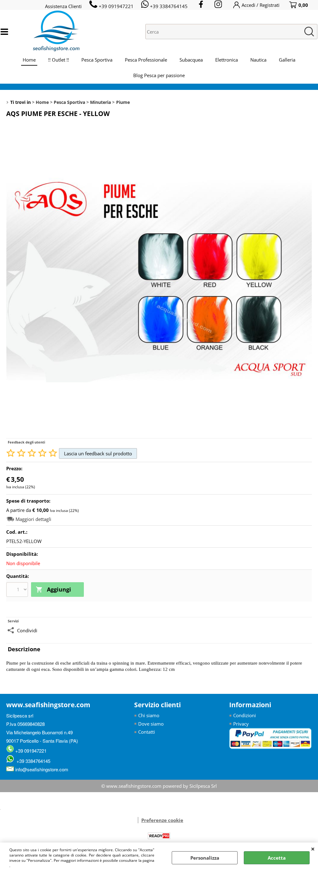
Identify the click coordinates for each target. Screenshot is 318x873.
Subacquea (191, 60)
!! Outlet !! (58, 60)
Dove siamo (151, 724)
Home (29, 60)
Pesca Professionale (146, 60)
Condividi (27, 630)
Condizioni (244, 715)
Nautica (258, 60)
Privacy (241, 724)
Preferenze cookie (162, 820)
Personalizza (204, 858)
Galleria (287, 60)
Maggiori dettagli (33, 519)
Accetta (277, 858)
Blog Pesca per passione (159, 75)
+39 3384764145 (32, 761)
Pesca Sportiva (96, 60)
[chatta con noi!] (135, 820)
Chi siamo (148, 715)
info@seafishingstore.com (41, 769)
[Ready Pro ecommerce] (159, 836)
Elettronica (226, 60)
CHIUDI (313, 849)
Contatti (146, 732)
